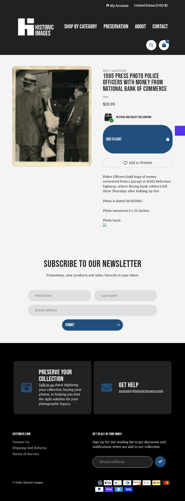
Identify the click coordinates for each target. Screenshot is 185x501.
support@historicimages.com (141, 391)
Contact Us (20, 442)
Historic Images (33, 482)
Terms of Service (25, 454)
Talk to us (47, 385)
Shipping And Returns (29, 448)
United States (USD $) (150, 5)
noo (106, 96)
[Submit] (160, 461)
